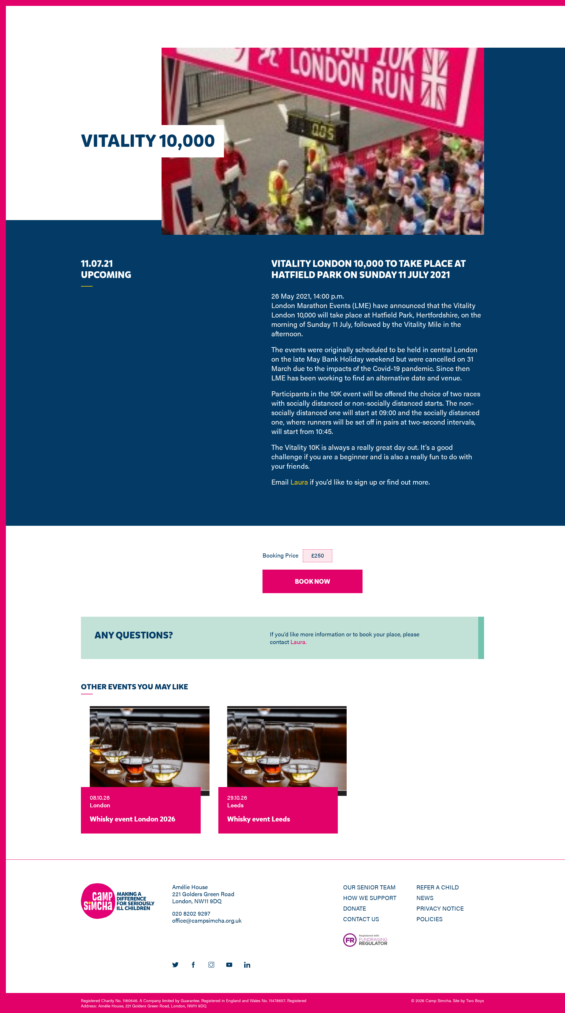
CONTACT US (361, 918)
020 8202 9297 (191, 913)
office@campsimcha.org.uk (207, 920)
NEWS (424, 897)
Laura (299, 482)
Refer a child (437, 887)
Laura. (298, 641)
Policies (429, 918)
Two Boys (475, 1000)
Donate (354, 908)
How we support (369, 897)
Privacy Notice (440, 908)
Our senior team (369, 887)
